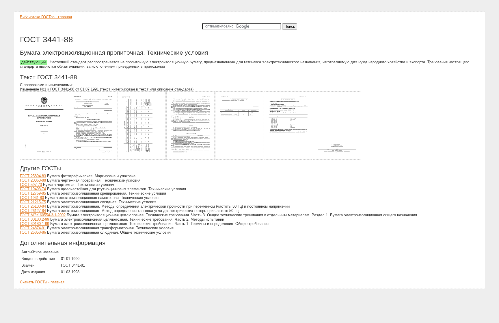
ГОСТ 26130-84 (33, 206)
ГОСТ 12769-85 (33, 193)
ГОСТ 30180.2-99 (34, 219)
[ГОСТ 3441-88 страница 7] (337, 158)
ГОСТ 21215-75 (33, 202)
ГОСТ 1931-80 (32, 197)
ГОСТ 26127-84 (33, 210)
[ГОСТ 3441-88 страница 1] (44, 158)
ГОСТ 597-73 (31, 184)
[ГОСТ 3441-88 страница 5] (239, 158)
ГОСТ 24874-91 (33, 228)
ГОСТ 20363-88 (33, 180)
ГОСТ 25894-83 (33, 176)
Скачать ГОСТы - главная (42, 282)
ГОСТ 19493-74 (33, 189)
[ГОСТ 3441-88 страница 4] (190, 158)
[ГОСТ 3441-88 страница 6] (288, 158)
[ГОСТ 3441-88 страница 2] (93, 158)
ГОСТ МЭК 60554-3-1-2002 (43, 215)
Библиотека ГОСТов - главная (46, 17)
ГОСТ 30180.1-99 (34, 224)
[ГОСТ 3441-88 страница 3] (142, 158)
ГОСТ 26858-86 (33, 232)
